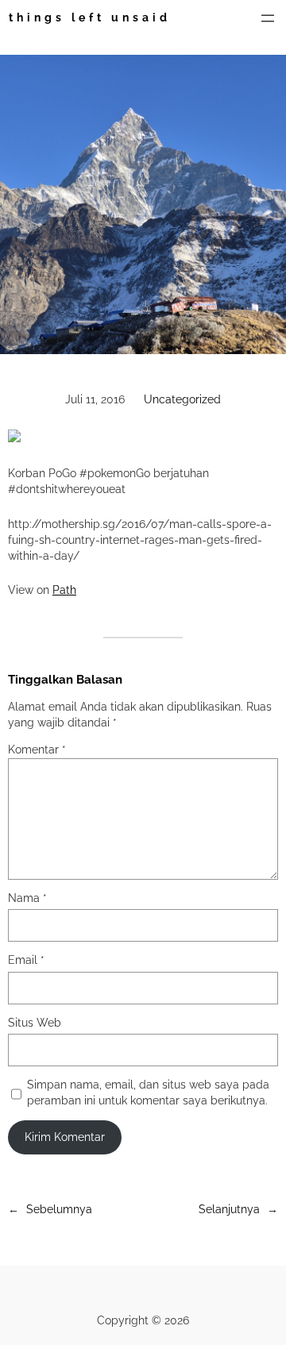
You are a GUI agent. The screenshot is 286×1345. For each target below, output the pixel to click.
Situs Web (34, 1022)
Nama (27, 898)
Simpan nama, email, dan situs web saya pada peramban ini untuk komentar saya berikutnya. (148, 1092)
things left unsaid (90, 17)
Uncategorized (182, 399)
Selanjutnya (229, 1209)
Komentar (37, 749)
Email (26, 960)
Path (64, 590)
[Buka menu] (267, 18)
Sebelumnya (59, 1209)
